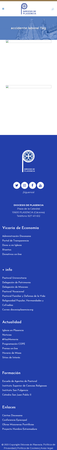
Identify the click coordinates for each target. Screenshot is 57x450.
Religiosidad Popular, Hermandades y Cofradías (22, 302)
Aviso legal (47, 448)
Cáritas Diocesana (12, 415)
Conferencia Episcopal (14, 420)
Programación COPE (13, 344)
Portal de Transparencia (15, 241)
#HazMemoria (10, 339)
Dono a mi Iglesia (12, 245)
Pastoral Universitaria (14, 278)
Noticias (7, 335)
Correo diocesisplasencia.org (17, 310)
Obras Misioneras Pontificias (18, 424)
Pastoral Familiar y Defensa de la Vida (23, 296)
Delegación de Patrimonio (16, 282)
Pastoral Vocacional (13, 291)
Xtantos (6, 250)
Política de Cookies (28, 448)
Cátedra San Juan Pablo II (16, 395)
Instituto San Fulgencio (15, 390)
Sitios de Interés (11, 357)
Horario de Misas (11, 353)
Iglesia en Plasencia (13, 330)
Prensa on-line (10, 348)
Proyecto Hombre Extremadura (19, 429)
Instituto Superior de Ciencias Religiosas (24, 386)
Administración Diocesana (16, 236)
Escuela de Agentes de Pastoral (19, 381)
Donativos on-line (12, 254)
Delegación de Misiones (15, 287)
